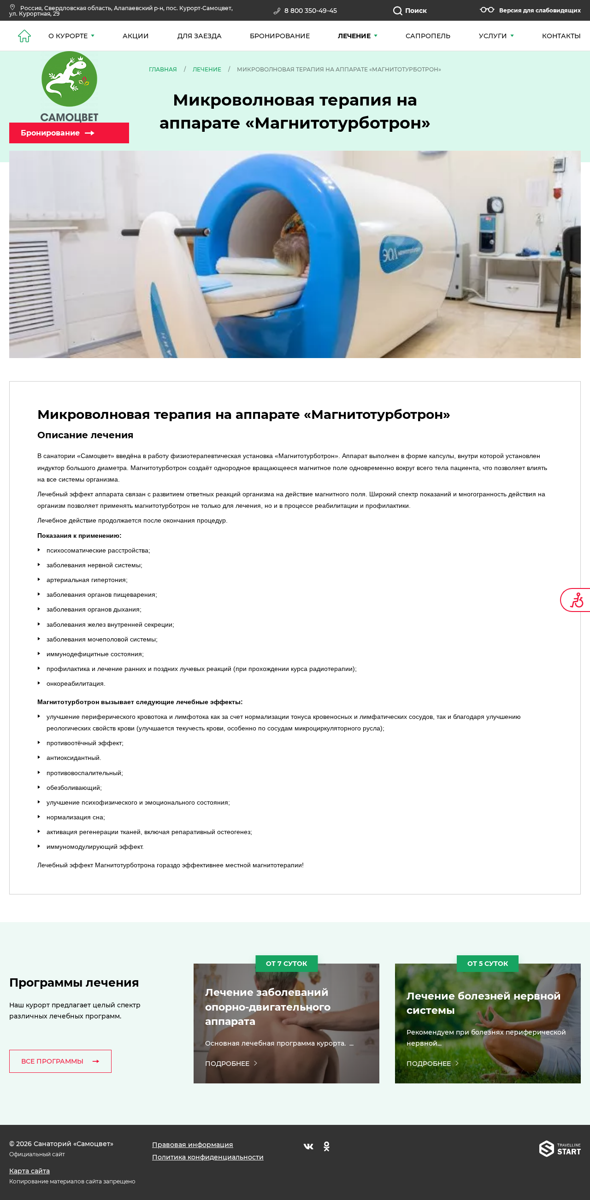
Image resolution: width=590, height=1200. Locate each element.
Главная (163, 69)
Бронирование (50, 133)
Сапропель (428, 36)
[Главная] (24, 36)
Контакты (561, 36)
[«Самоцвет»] (69, 87)
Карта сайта (29, 1171)
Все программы (52, 1061)
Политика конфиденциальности (208, 1157)
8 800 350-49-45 (310, 10)
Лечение (354, 36)
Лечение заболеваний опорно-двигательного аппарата (267, 1007)
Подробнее (227, 1063)
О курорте (68, 36)
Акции (136, 36)
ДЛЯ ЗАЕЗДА (199, 36)
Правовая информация (192, 1145)
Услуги (493, 36)
